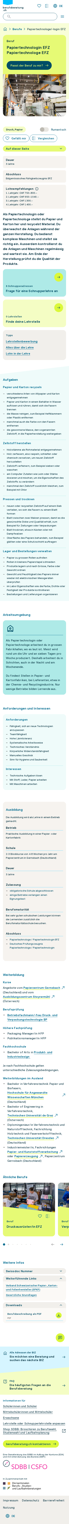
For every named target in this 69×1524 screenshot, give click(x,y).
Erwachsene (11, 1417)
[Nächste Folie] (61, 1244)
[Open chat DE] (60, 1337)
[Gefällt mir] (40, 1216)
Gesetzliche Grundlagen (21, 1295)
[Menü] (62, 16)
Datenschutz (30, 1500)
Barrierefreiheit (53, 1500)
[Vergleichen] (47, 1216)
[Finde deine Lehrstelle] (34, 313)
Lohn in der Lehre (18, 353)
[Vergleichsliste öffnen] (47, 6)
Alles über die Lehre (20, 347)
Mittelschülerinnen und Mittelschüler (28, 1412)
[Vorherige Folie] (52, 1244)
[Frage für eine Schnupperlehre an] (34, 283)
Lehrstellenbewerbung (22, 341)
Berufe (17, 29)
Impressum (10, 1500)
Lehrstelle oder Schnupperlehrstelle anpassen (34, 1423)
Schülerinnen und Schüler (20, 1406)
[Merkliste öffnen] (39, 6)
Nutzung (9, 1507)
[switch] (53, 129)
